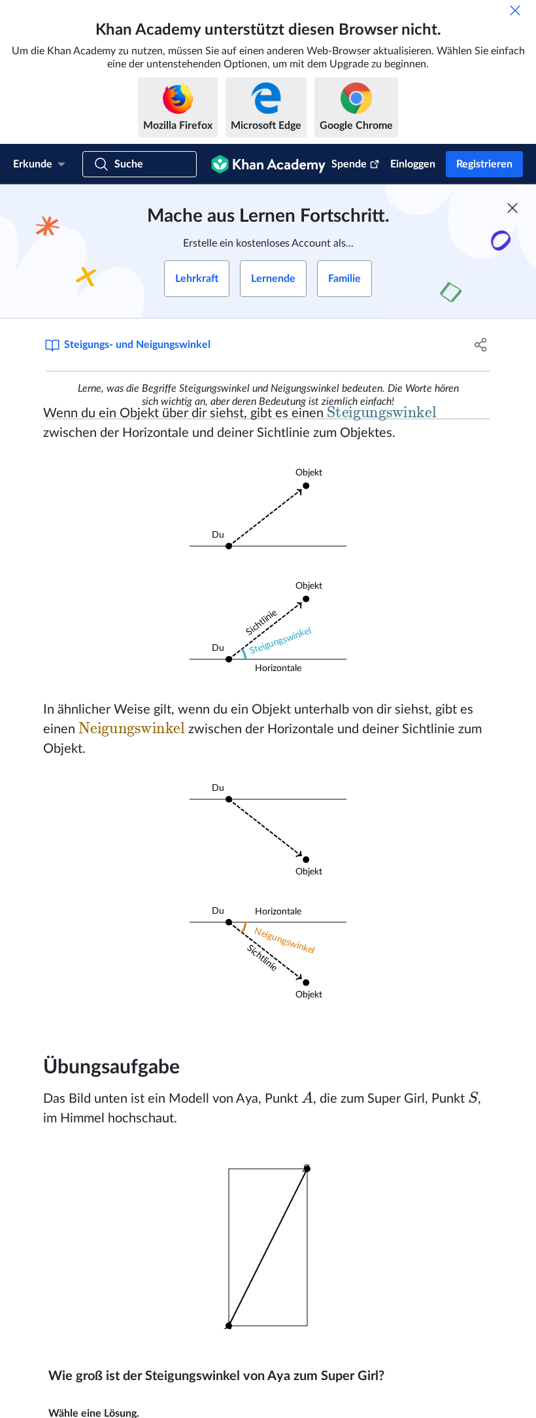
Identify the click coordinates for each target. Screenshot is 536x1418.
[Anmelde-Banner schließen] (512, 208)
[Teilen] (481, 345)
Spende (349, 164)
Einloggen (412, 164)
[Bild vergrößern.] (268, 510)
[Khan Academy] (268, 164)
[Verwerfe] (515, 10)
